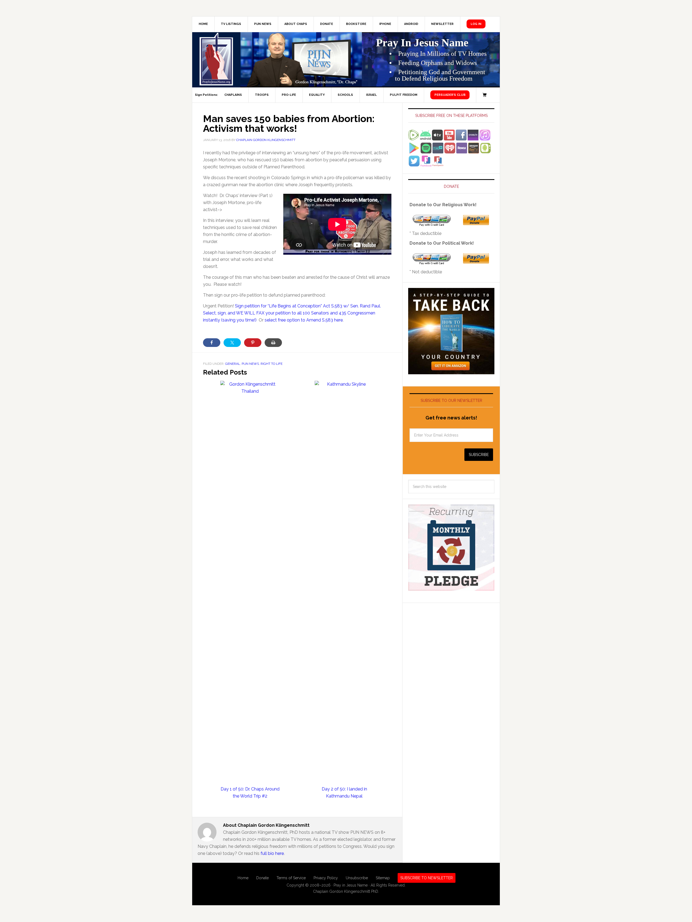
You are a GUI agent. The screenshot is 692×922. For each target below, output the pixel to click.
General (232, 364)
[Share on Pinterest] (252, 342)
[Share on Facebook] (211, 342)
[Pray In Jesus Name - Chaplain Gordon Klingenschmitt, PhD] (216, 59)
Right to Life (271, 364)
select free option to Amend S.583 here (304, 320)
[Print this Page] (273, 342)
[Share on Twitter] (232, 342)
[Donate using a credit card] (431, 223)
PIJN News (250, 364)
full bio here (272, 853)
